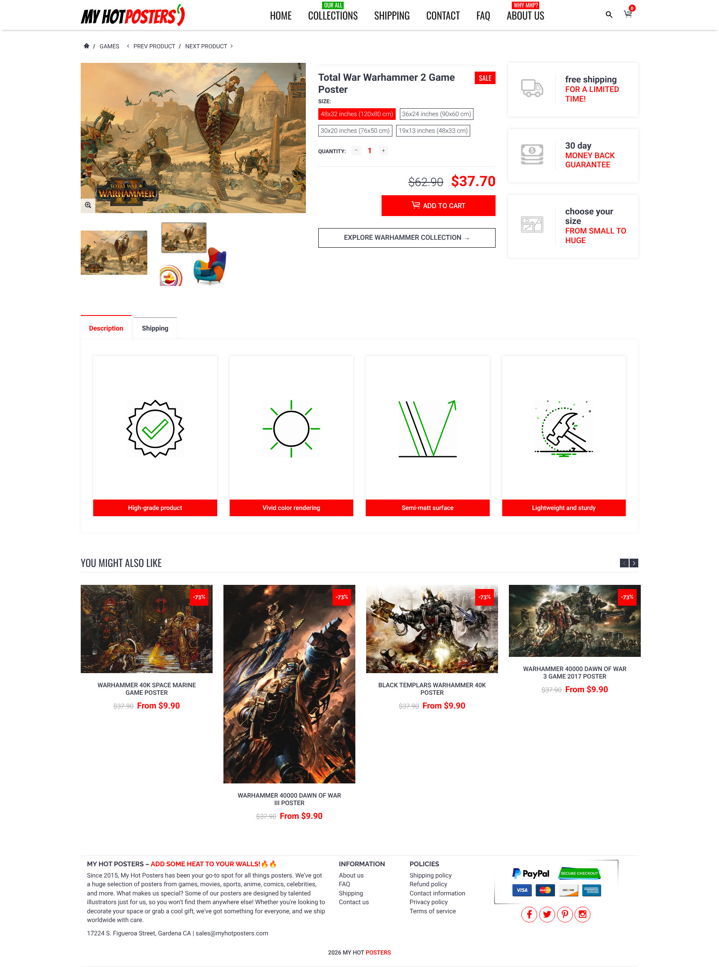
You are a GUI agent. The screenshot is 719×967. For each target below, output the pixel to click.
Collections (333, 11)
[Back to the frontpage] (86, 46)
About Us (525, 11)
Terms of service (433, 911)
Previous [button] (624, 563)
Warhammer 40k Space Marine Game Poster (146, 688)
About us (351, 875)
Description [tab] (106, 328)
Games (109, 46)
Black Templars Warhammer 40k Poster (432, 688)
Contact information (438, 893)
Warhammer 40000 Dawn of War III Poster (289, 799)
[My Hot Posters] (133, 15)
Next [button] (634, 563)
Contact (443, 14)
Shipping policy (431, 875)
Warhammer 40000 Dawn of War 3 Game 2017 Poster (575, 672)
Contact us (354, 902)
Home (281, 14)
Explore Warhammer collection (404, 238)
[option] (114, 253)
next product (208, 46)
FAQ (483, 14)
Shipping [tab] (155, 328)
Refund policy (428, 884)
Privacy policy (429, 902)
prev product (156, 46)
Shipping (392, 14)
